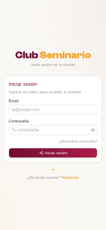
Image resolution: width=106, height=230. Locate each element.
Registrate (70, 177)
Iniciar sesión (56, 153)
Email (13, 101)
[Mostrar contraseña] (93, 130)
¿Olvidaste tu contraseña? (78, 141)
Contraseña (19, 121)
